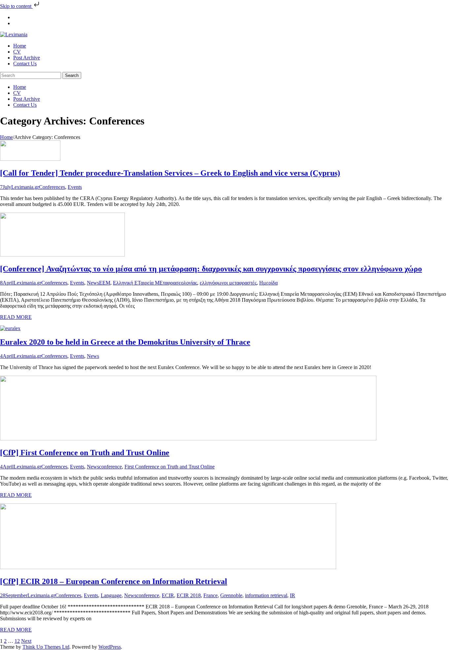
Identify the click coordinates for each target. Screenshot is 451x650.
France (210, 595)
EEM (104, 283)
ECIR (168, 595)
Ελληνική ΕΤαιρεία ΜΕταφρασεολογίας (155, 283)
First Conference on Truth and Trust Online (169, 466)
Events (75, 187)
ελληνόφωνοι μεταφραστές (228, 283)
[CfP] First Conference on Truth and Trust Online (84, 452)
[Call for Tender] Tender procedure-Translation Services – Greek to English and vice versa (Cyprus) (170, 173)
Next (26, 641)
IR (292, 595)
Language (111, 595)
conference (110, 466)
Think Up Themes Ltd (45, 647)
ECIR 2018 (189, 595)
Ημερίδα (268, 283)
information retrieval (266, 595)
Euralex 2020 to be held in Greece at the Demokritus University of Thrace (125, 342)
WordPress (109, 647)
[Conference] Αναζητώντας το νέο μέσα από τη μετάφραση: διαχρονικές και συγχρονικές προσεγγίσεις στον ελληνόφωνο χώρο (211, 268)
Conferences (52, 187)
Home (6, 137)
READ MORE (16, 317)
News (93, 283)
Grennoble (231, 595)
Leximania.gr (25, 187)
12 (17, 641)
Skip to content (16, 6)
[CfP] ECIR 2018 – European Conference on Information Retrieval (113, 581)
